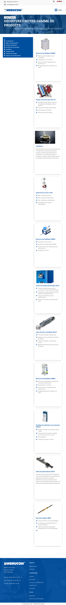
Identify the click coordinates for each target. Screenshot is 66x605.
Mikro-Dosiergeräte (12, 43)
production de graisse (12, 47)
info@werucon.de (14, 583)
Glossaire (32, 588)
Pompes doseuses (11, 45)
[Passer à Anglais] (57, 1)
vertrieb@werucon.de (12, 4)
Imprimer (32, 596)
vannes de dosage (11, 53)
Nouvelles (32, 579)
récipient (9, 49)
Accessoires (9, 41)
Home (7, 17)
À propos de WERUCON (36, 582)
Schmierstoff (10, 51)
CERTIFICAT (33, 585)
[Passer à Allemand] (59, 1)
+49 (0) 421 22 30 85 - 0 (12, 1)
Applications (33, 566)
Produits (31, 569)
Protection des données (36, 598)
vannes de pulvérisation (13, 55)
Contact (31, 576)
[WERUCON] (23, 10)
